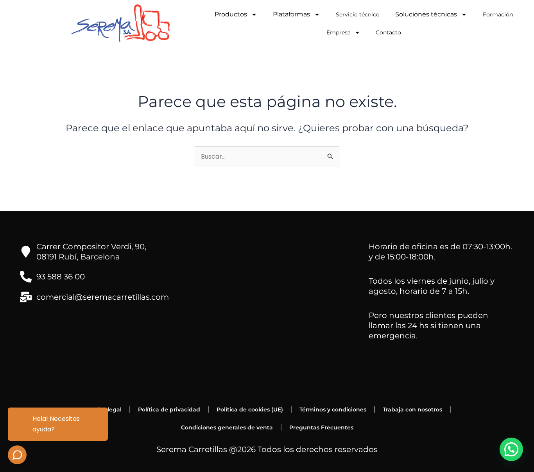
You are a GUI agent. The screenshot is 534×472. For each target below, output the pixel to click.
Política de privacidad (169, 409)
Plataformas (291, 14)
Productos (231, 14)
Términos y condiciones (332, 409)
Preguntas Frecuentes (321, 427)
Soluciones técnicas (426, 14)
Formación (498, 14)
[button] (511, 449)
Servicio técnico (358, 14)
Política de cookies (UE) (250, 409)
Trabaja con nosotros (412, 409)
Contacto (388, 32)
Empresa (338, 32)
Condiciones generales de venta (227, 427)
